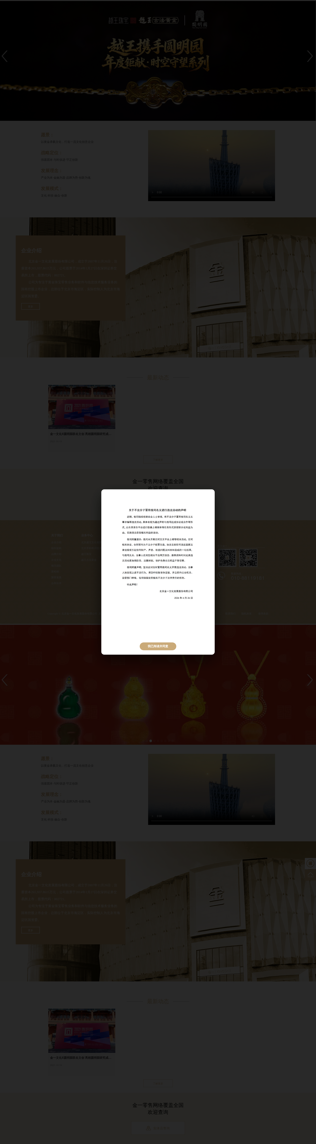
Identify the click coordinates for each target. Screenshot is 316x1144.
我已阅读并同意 (158, 646)
